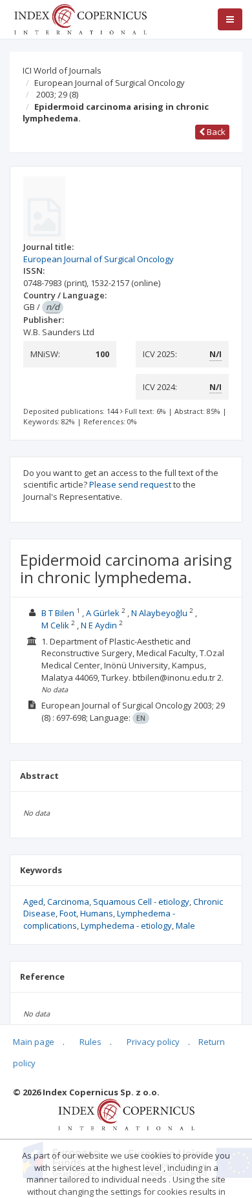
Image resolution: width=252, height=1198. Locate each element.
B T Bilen (57, 613)
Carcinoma (68, 901)
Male (185, 925)
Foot (67, 913)
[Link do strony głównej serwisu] (80, 18)
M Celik (55, 625)
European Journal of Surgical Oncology (109, 82)
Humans (96, 913)
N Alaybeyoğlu (159, 613)
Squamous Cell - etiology (141, 901)
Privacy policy (153, 1042)
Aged (33, 901)
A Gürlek (103, 613)
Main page (33, 1042)
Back (215, 132)
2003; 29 (57, 94)
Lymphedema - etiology (126, 925)
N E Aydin (99, 625)
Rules (90, 1042)
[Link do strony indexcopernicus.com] (126, 1114)
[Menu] (230, 19)
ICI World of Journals (62, 70)
